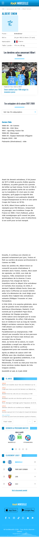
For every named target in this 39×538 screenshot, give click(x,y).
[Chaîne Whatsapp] (23, 518)
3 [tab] (19, 449)
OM (3, 9)
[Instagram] (14, 518)
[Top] (33, 533)
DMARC (19, 531)
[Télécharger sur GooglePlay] (28, 512)
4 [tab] (23, 449)
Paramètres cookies (19, 534)
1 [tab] (12, 449)
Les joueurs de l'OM (13, 9)
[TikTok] (19, 518)
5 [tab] (26, 449)
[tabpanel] (19, 438)
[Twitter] (9, 518)
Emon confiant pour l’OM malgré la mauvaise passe (16, 90)
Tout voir (7, 421)
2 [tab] (16, 449)
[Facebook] (5, 518)
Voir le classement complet (19, 490)
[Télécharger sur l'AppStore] (11, 512)
